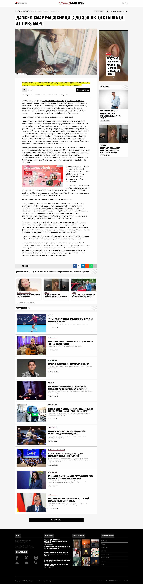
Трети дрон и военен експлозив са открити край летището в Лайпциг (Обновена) (68, 499)
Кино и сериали (106, 554)
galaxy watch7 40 (22, 272)
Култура (103, 561)
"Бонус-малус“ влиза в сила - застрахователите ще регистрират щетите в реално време (56, 541)
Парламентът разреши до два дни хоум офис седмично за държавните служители (67, 432)
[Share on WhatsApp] (91, 266)
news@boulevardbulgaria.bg (24, 547)
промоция (86, 272)
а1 (30, 272)
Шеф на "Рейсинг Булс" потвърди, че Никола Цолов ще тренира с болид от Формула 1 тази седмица (56, 554)
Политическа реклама (113, 580)
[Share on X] (79, 266)
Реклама (99, 580)
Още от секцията (56, 520)
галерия (103, 540)
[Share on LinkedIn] (83, 266)
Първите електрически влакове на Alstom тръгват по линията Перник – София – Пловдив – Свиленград (70, 410)
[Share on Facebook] (75, 266)
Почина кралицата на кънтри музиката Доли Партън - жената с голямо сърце (70, 342)
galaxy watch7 (38, 272)
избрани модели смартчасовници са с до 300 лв (63, 243)
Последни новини (23, 308)
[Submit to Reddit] (87, 266)
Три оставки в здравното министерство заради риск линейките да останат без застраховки (70, 477)
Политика (104, 547)
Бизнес (103, 551)
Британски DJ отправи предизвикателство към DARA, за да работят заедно (57, 547)
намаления (77, 272)
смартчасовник (66, 272)
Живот (103, 544)
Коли (102, 564)
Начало (90, 580)
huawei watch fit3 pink (52, 272)
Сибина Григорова (21, 542)
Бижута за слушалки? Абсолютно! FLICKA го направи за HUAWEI (113, 66)
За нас (18, 536)
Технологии (105, 557)
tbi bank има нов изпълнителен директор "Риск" (111, 115)
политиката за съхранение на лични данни (51, 95)
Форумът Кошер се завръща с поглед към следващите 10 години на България (65, 455)
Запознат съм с (45, 95)
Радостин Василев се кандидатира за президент (68, 364)
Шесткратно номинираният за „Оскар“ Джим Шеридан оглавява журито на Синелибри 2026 (67, 387)
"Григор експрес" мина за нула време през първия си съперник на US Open (70, 320)
